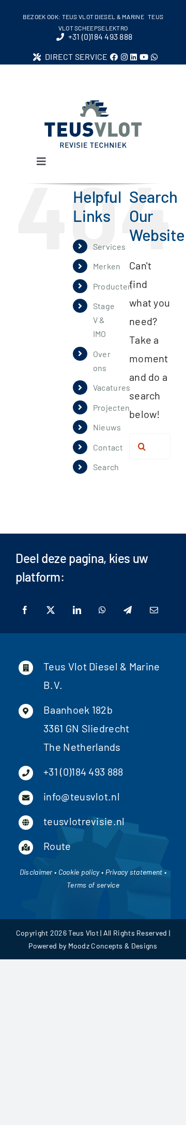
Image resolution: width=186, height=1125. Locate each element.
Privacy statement (134, 871)
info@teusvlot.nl (81, 796)
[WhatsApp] (102, 610)
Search (106, 467)
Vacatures (112, 387)
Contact (108, 447)
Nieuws (107, 427)
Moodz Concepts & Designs (113, 945)
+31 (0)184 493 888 (83, 771)
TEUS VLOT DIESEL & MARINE (103, 16)
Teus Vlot (83, 932)
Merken (107, 266)
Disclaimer (36, 871)
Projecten (111, 407)
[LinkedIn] (77, 610)
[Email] (154, 610)
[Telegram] (127, 610)
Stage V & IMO (104, 320)
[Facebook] (25, 610)
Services (109, 246)
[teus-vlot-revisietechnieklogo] (93, 103)
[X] (50, 610)
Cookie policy (79, 871)
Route (57, 846)
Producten (113, 286)
